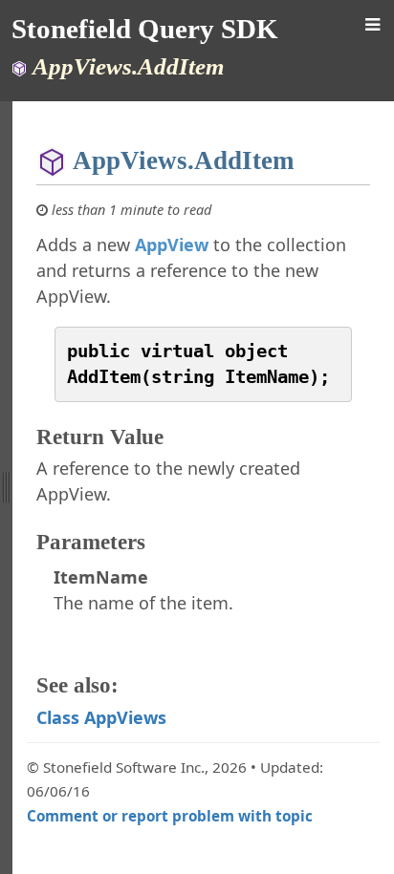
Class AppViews (101, 717)
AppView (171, 244)
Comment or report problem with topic (170, 815)
